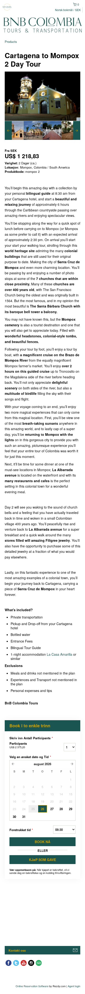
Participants (18, 745)
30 (14, 816)
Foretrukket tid (21, 830)
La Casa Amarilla (59, 654)
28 (61, 809)
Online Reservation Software (32, 986)
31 (24, 816)
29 (70, 809)
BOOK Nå (42, 841)
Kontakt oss (17, 950)
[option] (14, 130)
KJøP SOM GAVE (42, 859)
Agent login (74, 986)
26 (42, 809)
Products (11, 41)
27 (52, 809)
